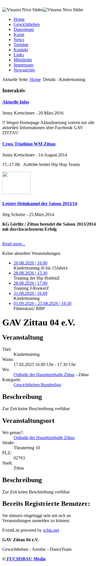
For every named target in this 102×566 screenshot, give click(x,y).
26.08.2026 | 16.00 (30, 262)
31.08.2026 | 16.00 (30, 293)
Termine (21, 44)
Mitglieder (23, 59)
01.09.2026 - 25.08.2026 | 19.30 (42, 303)
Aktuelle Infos (15, 102)
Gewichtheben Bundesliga (37, 384)
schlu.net (51, 530)
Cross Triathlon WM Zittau (29, 144)
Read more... (13, 243)
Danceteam (24, 29)
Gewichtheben (27, 24)
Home (19, 19)
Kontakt (21, 49)
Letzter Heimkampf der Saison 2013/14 (39, 203)
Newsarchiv (24, 70)
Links (19, 54)
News (19, 39)
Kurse (19, 34)
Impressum (23, 64)
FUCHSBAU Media (26, 558)
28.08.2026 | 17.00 (30, 283)
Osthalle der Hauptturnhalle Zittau (44, 374)
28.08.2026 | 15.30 (30, 273)
